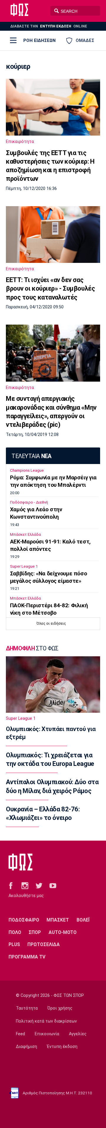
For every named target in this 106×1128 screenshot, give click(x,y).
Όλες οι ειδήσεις (51, 623)
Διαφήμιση (26, 1046)
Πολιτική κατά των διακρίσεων (46, 1021)
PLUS (14, 944)
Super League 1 (24, 566)
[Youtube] (52, 885)
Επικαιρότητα (20, 141)
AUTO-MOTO (63, 932)
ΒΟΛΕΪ (83, 920)
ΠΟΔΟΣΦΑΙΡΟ (24, 920)
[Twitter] (39, 885)
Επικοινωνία (47, 1033)
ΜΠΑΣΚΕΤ (58, 920)
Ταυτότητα (27, 1008)
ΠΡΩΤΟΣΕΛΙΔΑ (43, 944)
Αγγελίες (78, 1033)
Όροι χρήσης (59, 1008)
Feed (20, 1033)
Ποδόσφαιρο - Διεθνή (29, 502)
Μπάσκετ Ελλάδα (25, 534)
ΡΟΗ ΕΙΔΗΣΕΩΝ (39, 40)
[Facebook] (10, 885)
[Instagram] (24, 885)
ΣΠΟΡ (35, 932)
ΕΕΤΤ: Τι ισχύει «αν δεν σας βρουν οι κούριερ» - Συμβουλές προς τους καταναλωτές (50, 288)
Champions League (27, 470)
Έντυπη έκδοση (62, 1046)
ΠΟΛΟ (15, 932)
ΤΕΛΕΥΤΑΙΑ (31, 456)
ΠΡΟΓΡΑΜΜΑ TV (27, 957)
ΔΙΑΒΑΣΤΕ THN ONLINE (48, 26)
